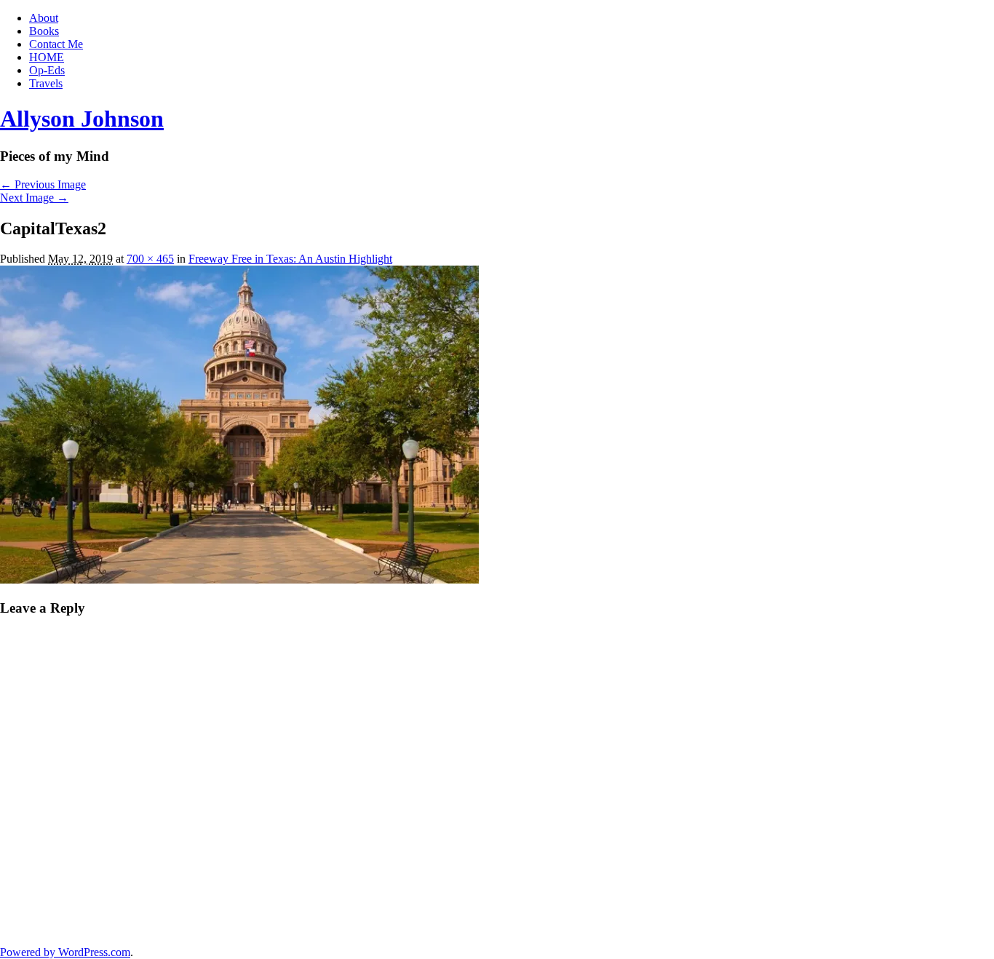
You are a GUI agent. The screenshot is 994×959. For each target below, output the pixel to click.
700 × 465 (150, 258)
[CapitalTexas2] (239, 579)
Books (44, 31)
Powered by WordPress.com (65, 952)
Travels (46, 83)
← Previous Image (43, 184)
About (43, 18)
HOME (46, 57)
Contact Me (56, 44)
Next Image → (34, 197)
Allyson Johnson (82, 119)
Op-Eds (47, 70)
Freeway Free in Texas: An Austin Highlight (290, 258)
